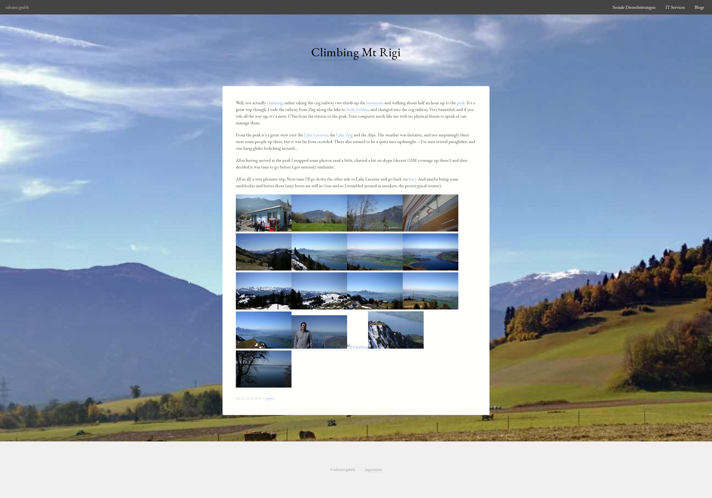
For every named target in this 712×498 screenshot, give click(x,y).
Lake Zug (344, 135)
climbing (275, 103)
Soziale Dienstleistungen (634, 7)
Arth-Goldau (357, 109)
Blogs (699, 7)
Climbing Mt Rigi (356, 52)
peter (269, 398)
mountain (374, 103)
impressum (373, 469)
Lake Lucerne (316, 135)
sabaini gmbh (17, 7)
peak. (461, 103)
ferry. (412, 179)
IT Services (675, 7)
